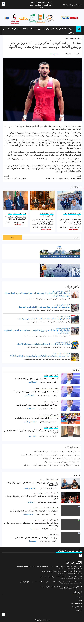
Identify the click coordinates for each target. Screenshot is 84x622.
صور (19, 28)
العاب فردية (73, 38)
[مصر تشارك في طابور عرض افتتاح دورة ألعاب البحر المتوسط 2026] (69, 200)
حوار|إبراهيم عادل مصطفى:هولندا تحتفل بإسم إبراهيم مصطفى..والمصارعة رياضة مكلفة (31, 524)
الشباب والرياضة (48, 28)
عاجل (79, 216)
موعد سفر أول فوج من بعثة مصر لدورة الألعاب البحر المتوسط (62, 571)
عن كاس (71, 33)
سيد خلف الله (28, 514)
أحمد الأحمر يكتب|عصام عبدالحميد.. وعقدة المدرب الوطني (37, 405)
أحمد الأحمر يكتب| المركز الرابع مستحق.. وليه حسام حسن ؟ (36, 378)
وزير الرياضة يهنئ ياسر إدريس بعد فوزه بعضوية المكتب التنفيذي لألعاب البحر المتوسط (42, 221)
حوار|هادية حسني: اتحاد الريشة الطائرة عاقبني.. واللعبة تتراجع (36, 537)
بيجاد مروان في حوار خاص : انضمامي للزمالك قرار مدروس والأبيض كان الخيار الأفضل (32, 483)
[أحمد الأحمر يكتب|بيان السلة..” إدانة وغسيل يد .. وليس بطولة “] (70, 391)
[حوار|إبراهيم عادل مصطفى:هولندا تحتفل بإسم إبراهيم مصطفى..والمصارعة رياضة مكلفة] (70, 524)
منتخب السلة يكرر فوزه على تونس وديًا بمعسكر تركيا (62, 462)
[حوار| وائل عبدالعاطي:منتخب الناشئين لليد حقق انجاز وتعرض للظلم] (70, 510)
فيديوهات (79, 597)
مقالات (32, 28)
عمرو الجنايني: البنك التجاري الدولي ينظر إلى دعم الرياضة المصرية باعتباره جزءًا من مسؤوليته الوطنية (49, 566)
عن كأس (79, 610)
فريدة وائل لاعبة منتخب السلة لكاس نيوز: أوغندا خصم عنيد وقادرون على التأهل (32, 497)
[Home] (79, 29)
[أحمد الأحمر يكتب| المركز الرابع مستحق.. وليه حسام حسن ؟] (70, 378)
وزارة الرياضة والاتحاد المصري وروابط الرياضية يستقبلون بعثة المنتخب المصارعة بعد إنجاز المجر (51, 581)
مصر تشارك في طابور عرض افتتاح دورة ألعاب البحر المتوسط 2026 (70, 221)
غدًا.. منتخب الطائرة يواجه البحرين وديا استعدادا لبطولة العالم (36, 418)
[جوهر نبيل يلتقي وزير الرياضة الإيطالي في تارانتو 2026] (15, 200)
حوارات (38, 28)
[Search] (3, 29)
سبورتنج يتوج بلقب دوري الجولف (15, 177)
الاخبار (72, 28)
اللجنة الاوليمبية (61, 28)
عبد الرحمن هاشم (30, 421)
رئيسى (67, 38)
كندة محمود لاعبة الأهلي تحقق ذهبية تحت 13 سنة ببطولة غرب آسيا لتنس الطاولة (52, 465)
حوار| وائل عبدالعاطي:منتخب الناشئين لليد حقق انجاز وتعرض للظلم (34, 510)
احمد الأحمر (33, 382)
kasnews (32, 436)
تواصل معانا (12, 28)
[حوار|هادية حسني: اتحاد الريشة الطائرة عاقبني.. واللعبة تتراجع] (70, 537)
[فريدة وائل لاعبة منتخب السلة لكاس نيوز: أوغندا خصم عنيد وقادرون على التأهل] (70, 497)
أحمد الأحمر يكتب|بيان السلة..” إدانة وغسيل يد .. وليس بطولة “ (35, 391)
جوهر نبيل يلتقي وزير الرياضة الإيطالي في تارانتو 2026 (15, 217)
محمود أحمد (54, 54)
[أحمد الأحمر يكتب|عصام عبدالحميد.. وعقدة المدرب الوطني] (70, 405)
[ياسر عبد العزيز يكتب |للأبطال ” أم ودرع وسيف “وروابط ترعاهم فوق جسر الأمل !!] (70, 431)
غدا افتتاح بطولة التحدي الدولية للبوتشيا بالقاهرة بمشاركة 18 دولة (61, 586)
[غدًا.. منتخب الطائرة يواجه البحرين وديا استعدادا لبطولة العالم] (70, 418)
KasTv (25, 28)
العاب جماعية (49, 388)
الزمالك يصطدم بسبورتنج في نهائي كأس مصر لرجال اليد (63, 177)
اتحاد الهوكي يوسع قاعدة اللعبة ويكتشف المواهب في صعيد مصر (61, 576)
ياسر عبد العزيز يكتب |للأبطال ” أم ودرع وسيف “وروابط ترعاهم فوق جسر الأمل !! (31, 431)
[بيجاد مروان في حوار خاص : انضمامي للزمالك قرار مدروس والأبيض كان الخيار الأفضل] (70, 483)
